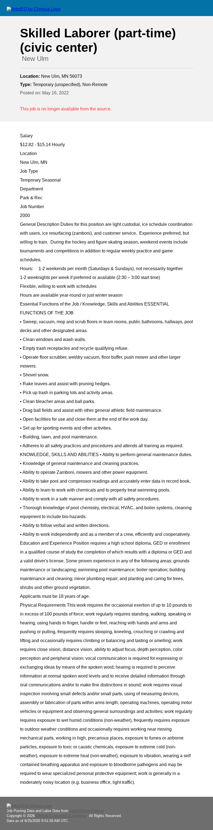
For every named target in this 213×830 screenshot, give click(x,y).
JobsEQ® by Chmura (86, 811)
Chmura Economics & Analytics (61, 816)
